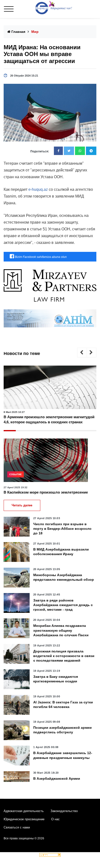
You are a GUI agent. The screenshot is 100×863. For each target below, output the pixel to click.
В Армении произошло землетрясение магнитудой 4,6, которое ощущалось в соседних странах (49, 419)
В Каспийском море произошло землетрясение (46, 492)
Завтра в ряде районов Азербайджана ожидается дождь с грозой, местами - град (63, 604)
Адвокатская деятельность (24, 811)
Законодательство (64, 811)
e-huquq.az (38, 189)
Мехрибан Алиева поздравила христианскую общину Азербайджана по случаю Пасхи (61, 630)
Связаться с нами (17, 827)
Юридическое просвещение (24, 819)
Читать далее (22, 505)
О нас (55, 819)
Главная (17, 32)
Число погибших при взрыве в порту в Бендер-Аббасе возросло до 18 (62, 528)
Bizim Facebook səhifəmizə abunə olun (40, 257)
